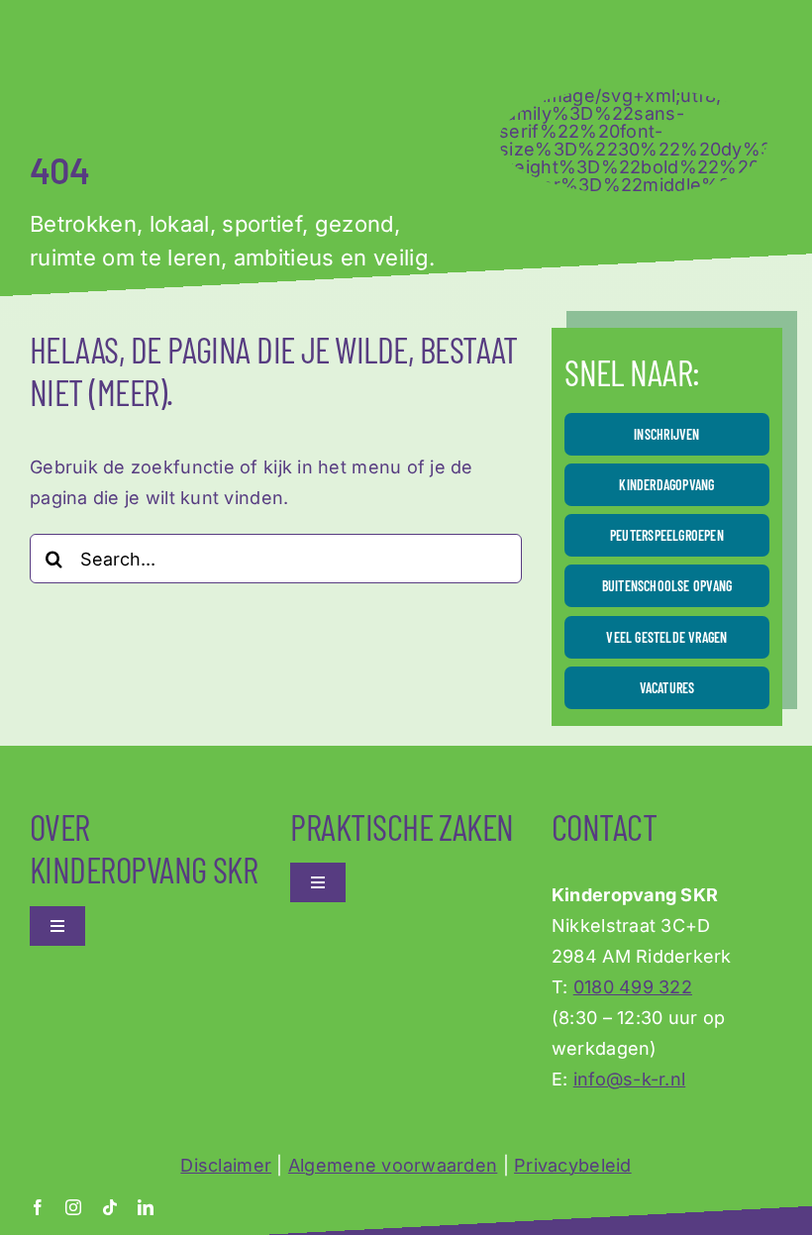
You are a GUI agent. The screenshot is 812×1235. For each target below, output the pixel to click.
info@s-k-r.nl (629, 1079)
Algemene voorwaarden (392, 1165)
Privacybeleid (573, 1165)
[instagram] (73, 1207)
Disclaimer (225, 1165)
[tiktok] (110, 1207)
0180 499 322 (632, 987)
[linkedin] (145, 1207)
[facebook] (38, 1207)
